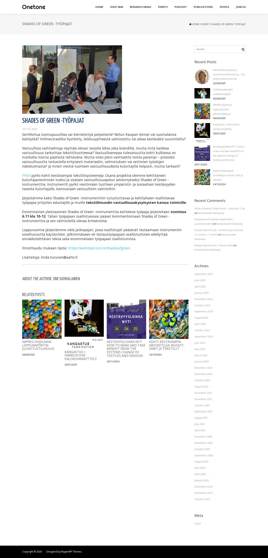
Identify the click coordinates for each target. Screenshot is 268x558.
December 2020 (203, 436)
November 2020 (203, 443)
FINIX (26, 175)
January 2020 (201, 480)
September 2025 (203, 274)
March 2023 (200, 355)
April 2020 (200, 474)
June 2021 (199, 424)
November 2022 (203, 374)
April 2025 (200, 286)
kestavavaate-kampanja (211, 213)
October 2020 (202, 449)
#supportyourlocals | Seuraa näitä (213, 245)
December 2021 (203, 393)
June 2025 (199, 280)
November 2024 (203, 299)
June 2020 (199, 468)
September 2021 (203, 411)
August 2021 (201, 417)
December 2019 (203, 486)
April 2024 (200, 324)
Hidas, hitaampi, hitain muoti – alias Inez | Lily (219, 208)
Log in (197, 523)
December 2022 (203, 367)
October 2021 (202, 405)
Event (205, 24)
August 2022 (201, 386)
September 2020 (203, 455)
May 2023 (199, 349)
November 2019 (203, 493)
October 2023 (202, 330)
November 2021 (203, 399)
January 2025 (201, 292)
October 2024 (202, 305)
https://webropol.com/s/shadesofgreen (99, 248)
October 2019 (202, 499)
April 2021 (200, 430)
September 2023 (203, 336)
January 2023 (201, 361)
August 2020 (201, 461)
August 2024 (201, 317)
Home (195, 24)
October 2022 (202, 380)
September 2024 (203, 311)
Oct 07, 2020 (29, 129)
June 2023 (199, 343)
